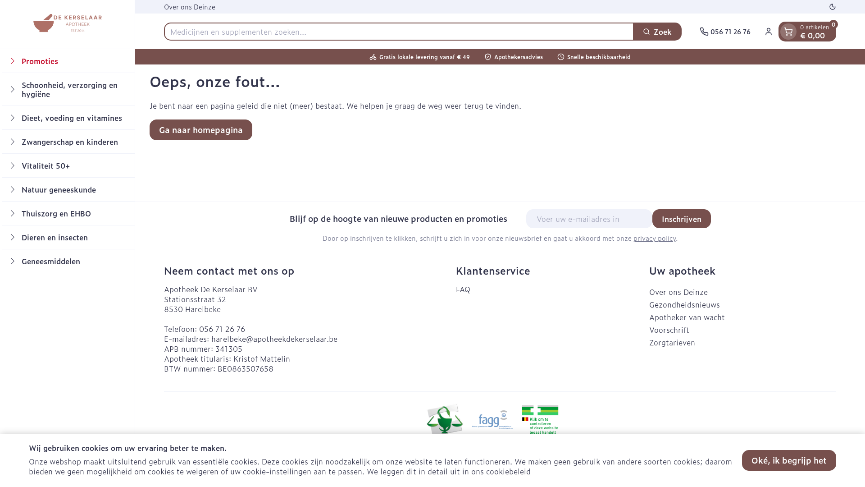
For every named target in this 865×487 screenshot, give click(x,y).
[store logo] (67, 24)
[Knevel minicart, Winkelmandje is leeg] (788, 31)
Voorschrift (669, 330)
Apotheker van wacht (687, 317)
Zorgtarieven (672, 342)
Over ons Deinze (189, 6)
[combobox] (399, 32)
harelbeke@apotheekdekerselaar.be (274, 338)
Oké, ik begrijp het (789, 460)
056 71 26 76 (222, 328)
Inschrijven (681, 218)
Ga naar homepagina (201, 130)
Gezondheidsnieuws (684, 304)
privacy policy (654, 238)
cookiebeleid (508, 471)
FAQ (463, 289)
